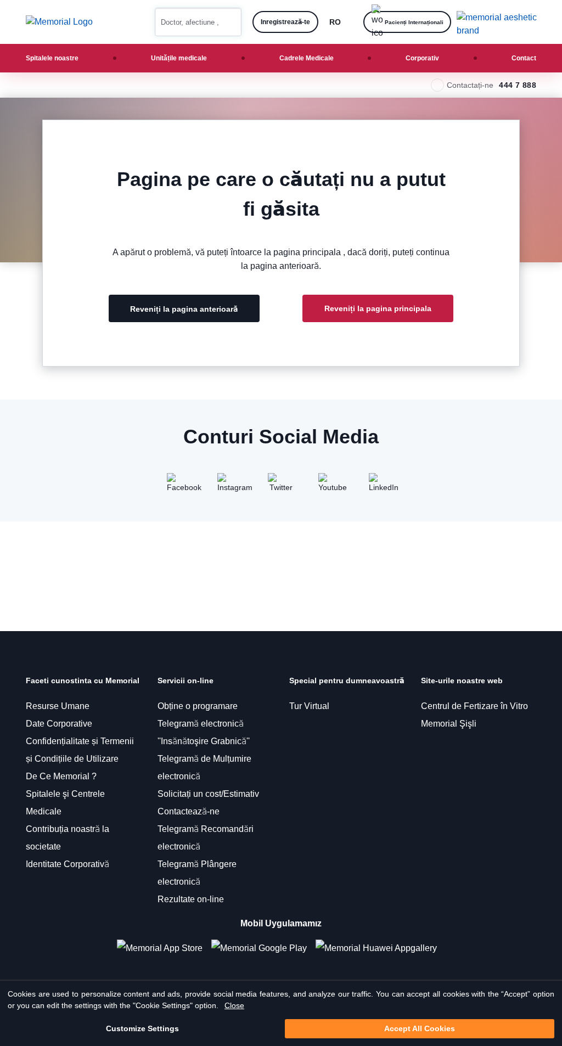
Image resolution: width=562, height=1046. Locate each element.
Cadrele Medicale (306, 58)
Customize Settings (142, 1028)
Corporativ (422, 58)
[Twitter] (281, 486)
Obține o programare (198, 706)
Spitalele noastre (52, 58)
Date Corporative (59, 723)
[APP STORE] (164, 948)
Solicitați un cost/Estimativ (208, 794)
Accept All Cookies (419, 1028)
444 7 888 (517, 85)
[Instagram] (230, 486)
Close (234, 1005)
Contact (524, 58)
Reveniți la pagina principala (377, 308)
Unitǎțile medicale (179, 58)
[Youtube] (331, 486)
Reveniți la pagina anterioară (184, 309)
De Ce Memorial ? (61, 776)
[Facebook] (180, 486)
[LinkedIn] (382, 486)
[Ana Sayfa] (59, 22)
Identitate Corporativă (67, 864)
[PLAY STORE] (259, 948)
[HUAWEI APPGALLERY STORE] (381, 948)
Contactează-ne (189, 811)
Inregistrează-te (285, 22)
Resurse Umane (57, 706)
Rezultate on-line (191, 899)
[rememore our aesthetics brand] (500, 22)
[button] (229, 22)
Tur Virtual (309, 706)
